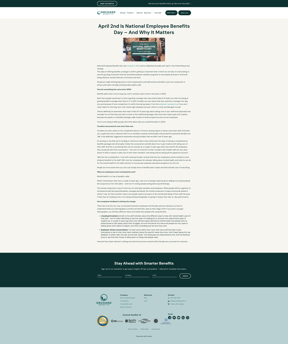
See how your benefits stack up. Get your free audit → (170, 3)
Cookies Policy (156, 329)
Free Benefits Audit (126, 304)
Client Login (170, 13)
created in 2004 (133, 66)
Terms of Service (133, 329)
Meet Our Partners (126, 307)
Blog (145, 298)
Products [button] (130, 13)
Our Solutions (124, 301)
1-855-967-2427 (175, 298)
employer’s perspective (168, 104)
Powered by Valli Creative (144, 336)
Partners (123, 13)
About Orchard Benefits (127, 298)
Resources (147, 13)
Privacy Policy (145, 329)
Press (145, 301)
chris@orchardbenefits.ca (178, 301)
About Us (140, 13)
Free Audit (157, 13)
